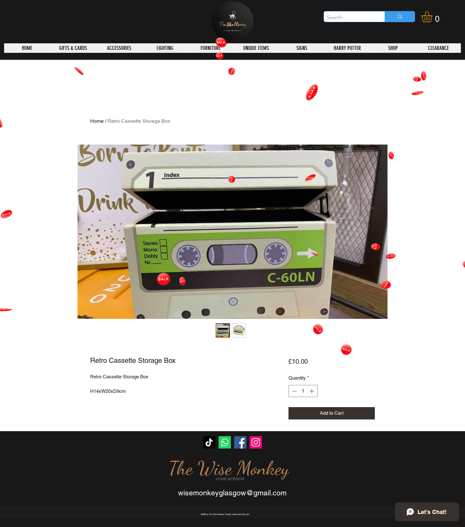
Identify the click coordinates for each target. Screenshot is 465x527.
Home (97, 121)
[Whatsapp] (225, 442)
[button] (433, 16)
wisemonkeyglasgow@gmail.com (232, 493)
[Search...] (400, 16)
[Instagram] (256, 442)
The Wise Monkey (229, 468)
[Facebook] (240, 442)
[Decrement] (293, 391)
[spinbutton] (303, 391)
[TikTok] (209, 442)
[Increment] (312, 391)
